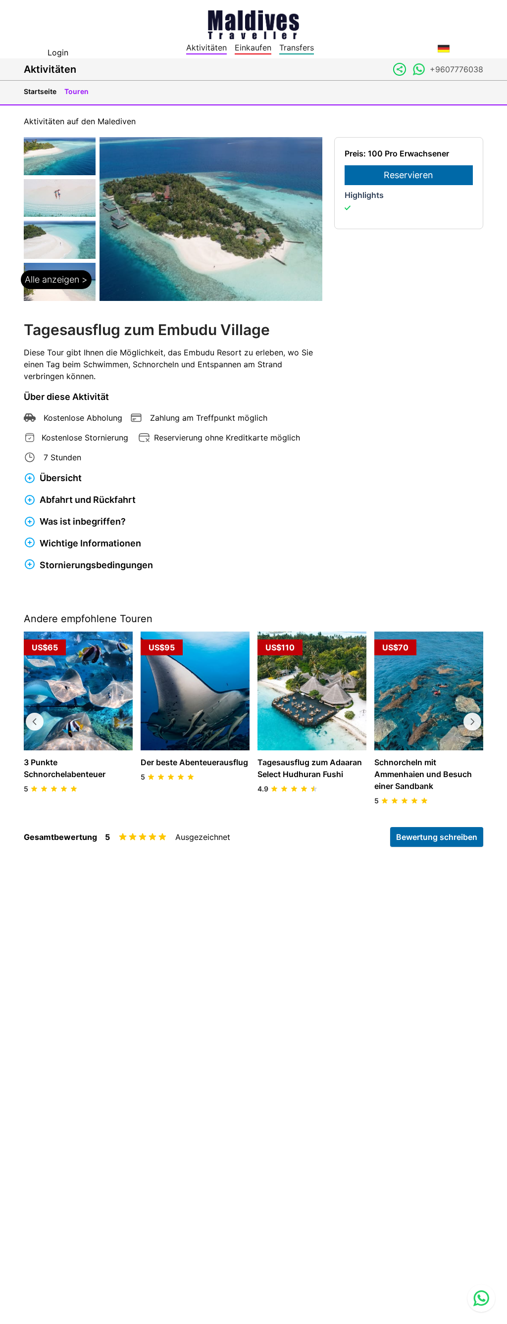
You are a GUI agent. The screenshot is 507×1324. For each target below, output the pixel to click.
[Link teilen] (399, 69)
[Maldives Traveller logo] (253, 24)
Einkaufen (253, 47)
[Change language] (444, 48)
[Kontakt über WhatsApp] (419, 69)
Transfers (296, 47)
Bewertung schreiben (436, 837)
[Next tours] (472, 722)
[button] (60, 219)
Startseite (40, 91)
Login (58, 52)
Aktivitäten (206, 47)
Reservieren (408, 175)
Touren (76, 91)
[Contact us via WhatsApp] (481, 1298)
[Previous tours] (35, 722)
